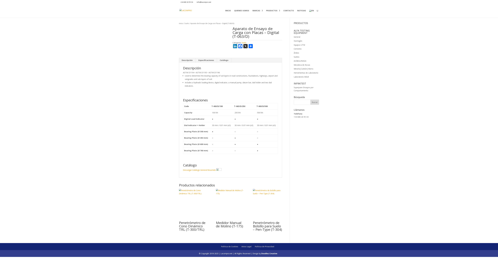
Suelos (296, 57)
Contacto (288, 11)
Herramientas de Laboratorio (306, 73)
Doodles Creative (269, 253)
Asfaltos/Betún (300, 61)
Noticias (301, 11)
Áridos (296, 53)
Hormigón (298, 41)
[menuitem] (311, 14)
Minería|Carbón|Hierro (303, 69)
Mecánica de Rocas (302, 65)
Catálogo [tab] (224, 60)
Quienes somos (241, 11)
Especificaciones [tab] (206, 60)
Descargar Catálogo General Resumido (199, 170)
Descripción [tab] (187, 60)
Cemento (298, 49)
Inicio (228, 11)
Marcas (256, 11)
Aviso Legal (246, 246)
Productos (271, 11)
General (297, 37)
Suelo (186, 23)
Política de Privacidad (264, 246)
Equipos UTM (299, 45)
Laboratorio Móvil (301, 77)
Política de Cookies (229, 246)
